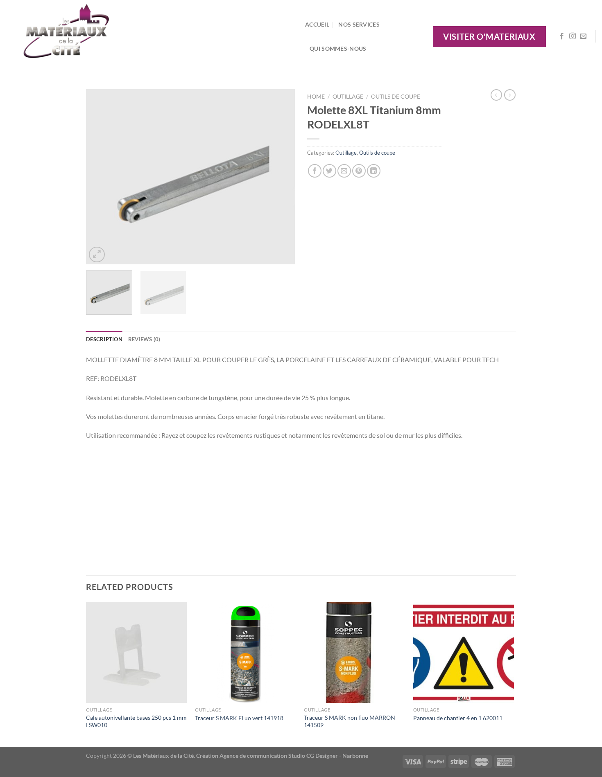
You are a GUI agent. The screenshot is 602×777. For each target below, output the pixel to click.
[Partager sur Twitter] (329, 171)
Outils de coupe (395, 96)
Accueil (317, 24)
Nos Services (358, 24)
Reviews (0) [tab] (144, 339)
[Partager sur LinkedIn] (373, 171)
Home (316, 96)
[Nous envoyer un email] (583, 36)
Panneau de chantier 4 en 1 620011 (457, 717)
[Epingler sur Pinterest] (359, 171)
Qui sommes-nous (338, 48)
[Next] (280, 176)
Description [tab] (104, 339)
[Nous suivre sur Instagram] (572, 36)
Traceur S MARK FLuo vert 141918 (239, 717)
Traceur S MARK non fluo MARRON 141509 (349, 721)
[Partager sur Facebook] (314, 171)
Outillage (348, 96)
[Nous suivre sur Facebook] (562, 36)
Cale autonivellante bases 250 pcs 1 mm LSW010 (136, 721)
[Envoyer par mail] (344, 171)
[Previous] (100, 176)
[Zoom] (97, 255)
